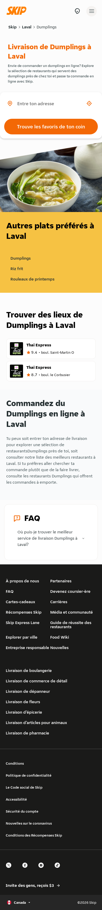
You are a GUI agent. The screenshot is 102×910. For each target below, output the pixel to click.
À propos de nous (22, 581)
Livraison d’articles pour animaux (36, 722)
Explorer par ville (21, 637)
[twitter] (10, 869)
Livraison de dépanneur (28, 691)
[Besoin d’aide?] (77, 11)
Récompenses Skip (24, 612)
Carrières (58, 601)
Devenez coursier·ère (70, 591)
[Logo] (17, 11)
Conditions (15, 763)
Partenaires (60, 581)
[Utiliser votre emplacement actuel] (89, 103)
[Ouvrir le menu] (91, 11)
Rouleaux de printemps (32, 279)
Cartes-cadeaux (20, 601)
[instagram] (42, 869)
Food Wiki (59, 637)
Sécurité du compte (22, 811)
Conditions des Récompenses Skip (34, 835)
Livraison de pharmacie (27, 733)
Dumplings (46, 27)
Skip (12, 27)
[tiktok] (58, 869)
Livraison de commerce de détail (36, 681)
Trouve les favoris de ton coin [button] (51, 126)
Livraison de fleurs (23, 702)
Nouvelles (59, 647)
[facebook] (26, 869)
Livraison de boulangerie (29, 670)
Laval (26, 27)
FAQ (10, 591)
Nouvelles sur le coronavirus (29, 823)
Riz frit (16, 268)
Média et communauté (71, 612)
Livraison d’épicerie (24, 712)
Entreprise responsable (27, 647)
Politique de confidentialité (29, 775)
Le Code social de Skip (24, 787)
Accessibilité (16, 799)
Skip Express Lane (22, 622)
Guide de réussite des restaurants (70, 624)
